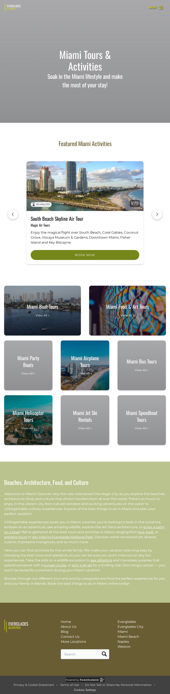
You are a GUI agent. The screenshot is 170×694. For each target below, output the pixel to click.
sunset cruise (55, 565)
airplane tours (15, 537)
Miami (123, 632)
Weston (124, 647)
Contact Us (70, 637)
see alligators (101, 560)
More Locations (73, 642)
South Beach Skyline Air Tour (57, 218)
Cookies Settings (85, 690)
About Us (68, 627)
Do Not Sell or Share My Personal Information (118, 685)
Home (66, 622)
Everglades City (130, 627)
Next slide (157, 214)
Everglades (127, 622)
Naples (123, 642)
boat (150, 532)
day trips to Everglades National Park (62, 537)
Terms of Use (69, 685)
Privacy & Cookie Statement (33, 685)
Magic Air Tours (40, 225)
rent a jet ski (82, 565)
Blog (64, 632)
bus (141, 532)
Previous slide (13, 214)
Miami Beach (128, 637)
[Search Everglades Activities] (104, 654)
